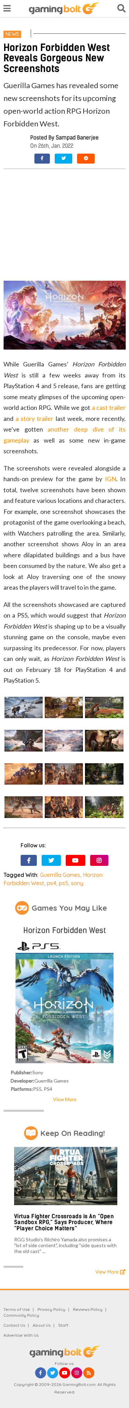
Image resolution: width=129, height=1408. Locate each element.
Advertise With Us (21, 1335)
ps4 (51, 883)
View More (64, 1099)
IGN (110, 479)
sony (77, 883)
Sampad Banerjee (77, 137)
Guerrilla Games (60, 874)
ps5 (63, 883)
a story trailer (34, 418)
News (12, 34)
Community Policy (21, 1315)
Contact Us (14, 1325)
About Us (42, 1325)
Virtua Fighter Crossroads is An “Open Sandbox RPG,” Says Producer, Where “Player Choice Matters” (64, 1222)
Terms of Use (16, 1309)
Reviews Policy (88, 1309)
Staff (63, 1325)
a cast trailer (109, 407)
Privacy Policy (51, 1309)
